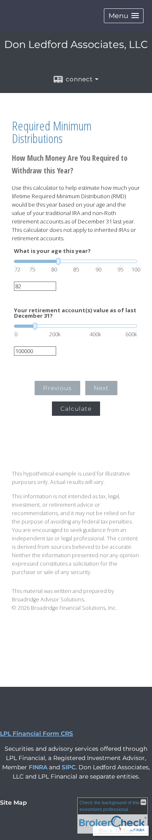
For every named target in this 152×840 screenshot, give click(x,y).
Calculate (76, 408)
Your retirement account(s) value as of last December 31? (75, 313)
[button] (124, 15)
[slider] (75, 261)
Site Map (13, 802)
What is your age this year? (52, 251)
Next (101, 388)
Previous (57, 388)
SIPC (69, 767)
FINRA (38, 767)
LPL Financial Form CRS (36, 733)
